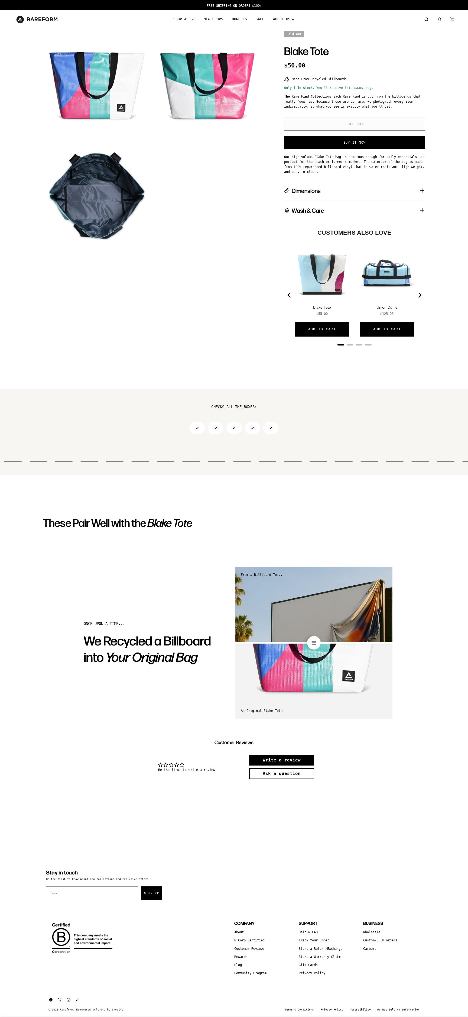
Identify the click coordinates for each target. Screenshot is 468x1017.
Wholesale (371, 932)
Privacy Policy (312, 973)
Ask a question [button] (282, 773)
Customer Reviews (249, 949)
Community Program (250, 973)
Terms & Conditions (299, 1009)
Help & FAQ (308, 932)
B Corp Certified (249, 940)
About (239, 932)
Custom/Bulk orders (380, 940)
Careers (369, 949)
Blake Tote (322, 307)
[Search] (426, 19)
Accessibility (360, 1009)
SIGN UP (151, 893)
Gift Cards (308, 965)
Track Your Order (314, 940)
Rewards (241, 957)
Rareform (66, 1009)
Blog (238, 965)
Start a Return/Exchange (320, 949)
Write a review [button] (282, 760)
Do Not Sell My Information (398, 1009)
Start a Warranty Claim (319, 957)
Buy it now (354, 142)
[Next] (419, 295)
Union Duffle (387, 307)
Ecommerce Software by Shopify (99, 1009)
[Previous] (289, 295)
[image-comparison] (313, 643)
